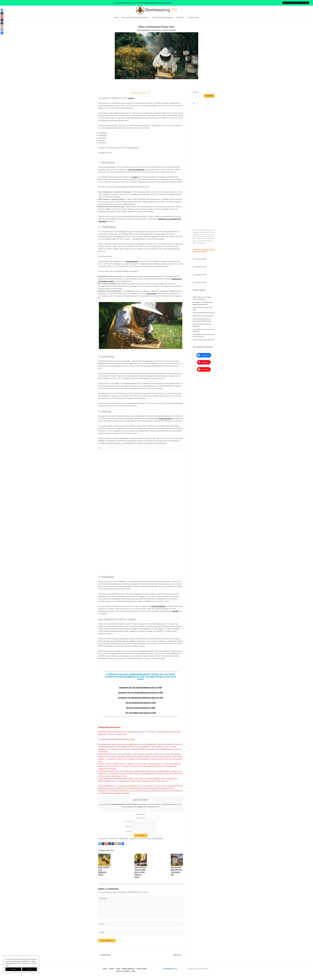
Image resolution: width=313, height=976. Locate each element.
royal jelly (175, 611)
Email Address (128, 821)
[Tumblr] (2, 20)
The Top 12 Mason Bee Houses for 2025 (140, 713)
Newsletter (180, 17)
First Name (128, 826)
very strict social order (136, 169)
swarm (135, 177)
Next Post (178, 955)
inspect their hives (165, 418)
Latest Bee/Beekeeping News (162, 17)
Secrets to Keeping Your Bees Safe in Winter (203, 339)
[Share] (2, 33)
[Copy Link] (2, 29)
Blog (133, 971)
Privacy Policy (142, 969)
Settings (13, 969)
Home (116, 17)
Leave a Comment (169, 30)
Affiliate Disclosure (128, 969)
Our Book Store (193, 17)
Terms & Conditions (123, 971)
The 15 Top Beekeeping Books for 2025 (141, 703)
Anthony (131, 98)
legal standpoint (132, 261)
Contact (111, 969)
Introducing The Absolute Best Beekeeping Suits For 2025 (140, 697)
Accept (29, 969)
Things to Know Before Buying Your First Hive (204, 312)
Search (195, 92)
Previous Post (104, 955)
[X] (2, 13)
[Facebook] (2, 10)
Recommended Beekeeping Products (135, 17)
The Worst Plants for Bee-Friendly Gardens (203, 315)
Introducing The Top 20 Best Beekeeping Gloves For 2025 (140, 692)
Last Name (128, 831)
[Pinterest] (2, 16)
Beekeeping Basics (144, 30)
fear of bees (151, 293)
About (118, 969)
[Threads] (2, 23)
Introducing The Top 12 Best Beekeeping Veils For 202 (140, 687)
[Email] (2, 26)
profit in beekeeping (158, 606)
